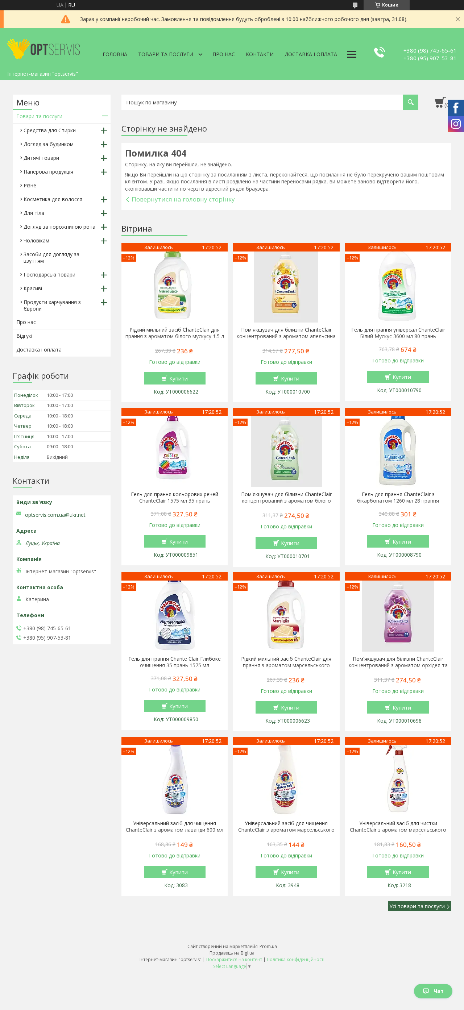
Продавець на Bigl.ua (232, 953)
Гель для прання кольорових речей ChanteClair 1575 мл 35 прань (174, 497)
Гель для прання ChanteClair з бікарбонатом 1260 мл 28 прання (398, 497)
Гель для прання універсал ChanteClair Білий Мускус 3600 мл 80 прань (398, 333)
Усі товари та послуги (417, 906)
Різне (30, 185)
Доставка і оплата (311, 54)
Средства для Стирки (50, 130)
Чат (439, 991)
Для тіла (34, 212)
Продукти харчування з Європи (52, 305)
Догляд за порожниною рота (59, 226)
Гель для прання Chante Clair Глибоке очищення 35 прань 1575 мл (174, 662)
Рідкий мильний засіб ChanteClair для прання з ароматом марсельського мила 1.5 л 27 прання (286, 665)
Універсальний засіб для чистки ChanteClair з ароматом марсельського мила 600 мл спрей (398, 830)
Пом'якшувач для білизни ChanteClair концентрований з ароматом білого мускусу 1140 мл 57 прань (286, 501)
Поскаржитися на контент (234, 959)
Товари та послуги (165, 54)
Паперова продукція (48, 171)
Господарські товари (49, 274)
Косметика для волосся (53, 199)
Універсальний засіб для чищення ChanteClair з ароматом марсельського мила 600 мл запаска (286, 830)
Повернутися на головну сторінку (183, 199)
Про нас (223, 54)
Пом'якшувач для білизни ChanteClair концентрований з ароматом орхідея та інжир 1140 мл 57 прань (398, 665)
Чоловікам (36, 240)
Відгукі (24, 335)
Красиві (33, 288)
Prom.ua (268, 946)
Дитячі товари (41, 157)
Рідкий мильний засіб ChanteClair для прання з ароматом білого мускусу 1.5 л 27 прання (174, 336)
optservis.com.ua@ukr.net (55, 515)
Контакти (260, 54)
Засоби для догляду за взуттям (51, 257)
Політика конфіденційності (295, 959)
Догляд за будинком (49, 144)
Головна (115, 54)
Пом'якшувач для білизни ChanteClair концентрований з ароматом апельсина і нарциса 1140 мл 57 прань (286, 336)
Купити (178, 378)
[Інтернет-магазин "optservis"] (43, 47)
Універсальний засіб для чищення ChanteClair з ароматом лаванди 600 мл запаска (174, 830)
